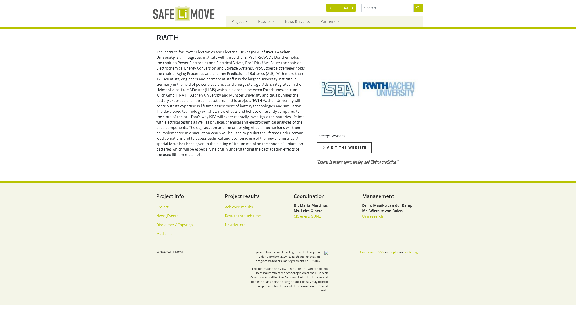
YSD (381, 252)
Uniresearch (372, 216)
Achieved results (239, 207)
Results (264, 21)
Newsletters (235, 224)
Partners (328, 21)
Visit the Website (347, 147)
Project (238, 21)
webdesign (412, 252)
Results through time (243, 215)
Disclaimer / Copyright (175, 224)
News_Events (167, 215)
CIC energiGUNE (307, 216)
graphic (394, 252)
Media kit (164, 233)
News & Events (297, 21)
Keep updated (341, 8)
